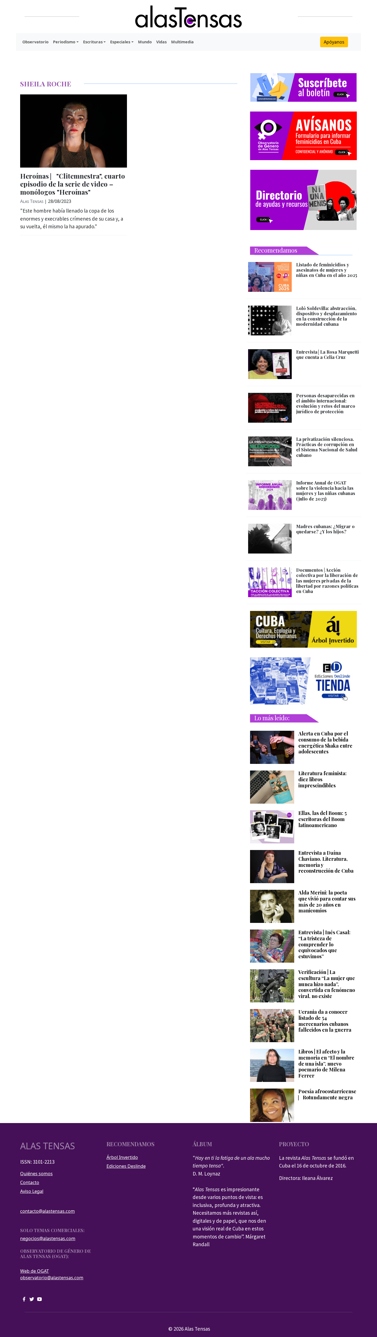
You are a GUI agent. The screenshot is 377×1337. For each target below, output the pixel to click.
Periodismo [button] (64, 41)
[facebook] (24, 1298)
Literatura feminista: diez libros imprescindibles (322, 779)
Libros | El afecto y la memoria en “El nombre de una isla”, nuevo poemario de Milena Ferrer (326, 1064)
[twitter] (32, 1298)
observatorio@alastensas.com (51, 1278)
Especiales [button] (120, 41)
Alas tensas (47, 1146)
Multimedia (182, 41)
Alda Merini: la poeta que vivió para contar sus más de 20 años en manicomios (326, 902)
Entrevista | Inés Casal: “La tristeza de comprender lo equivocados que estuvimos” (324, 944)
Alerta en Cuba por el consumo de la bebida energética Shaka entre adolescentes (325, 742)
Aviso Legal (31, 1191)
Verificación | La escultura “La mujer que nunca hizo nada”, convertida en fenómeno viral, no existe (326, 984)
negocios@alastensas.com (47, 1238)
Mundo (145, 41)
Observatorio (35, 41)
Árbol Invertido (122, 1157)
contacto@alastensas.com (47, 1211)
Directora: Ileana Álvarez (306, 1178)
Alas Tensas (31, 201)
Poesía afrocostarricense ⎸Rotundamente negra (327, 1094)
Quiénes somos (36, 1174)
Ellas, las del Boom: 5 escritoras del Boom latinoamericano (322, 819)
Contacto (29, 1182)
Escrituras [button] (93, 41)
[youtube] (39, 1298)
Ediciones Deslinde (126, 1166)
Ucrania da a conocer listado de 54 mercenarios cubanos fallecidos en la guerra (324, 1021)
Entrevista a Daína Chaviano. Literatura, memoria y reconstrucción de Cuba (326, 862)
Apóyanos (334, 42)
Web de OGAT (34, 1271)
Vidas (161, 41)
